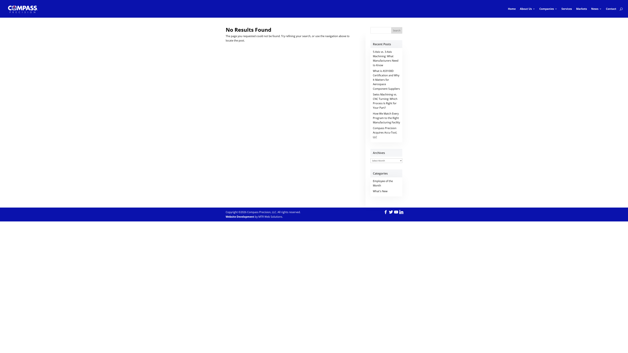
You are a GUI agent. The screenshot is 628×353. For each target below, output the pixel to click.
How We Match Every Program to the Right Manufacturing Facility (386, 118)
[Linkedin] (401, 212)
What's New (380, 191)
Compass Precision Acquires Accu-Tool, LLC (385, 132)
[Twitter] (391, 212)
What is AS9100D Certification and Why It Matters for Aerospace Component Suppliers (386, 80)
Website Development (240, 217)
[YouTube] (396, 212)
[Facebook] (386, 212)
